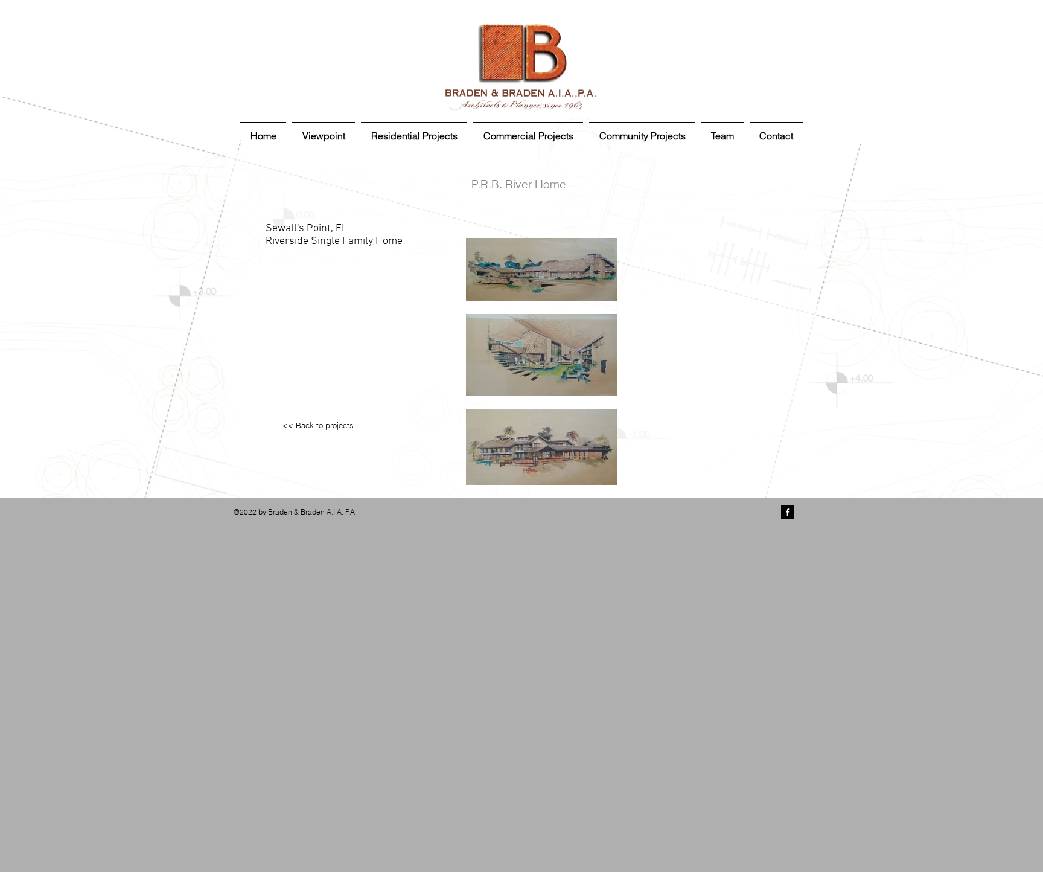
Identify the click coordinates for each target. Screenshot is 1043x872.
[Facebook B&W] (787, 512)
